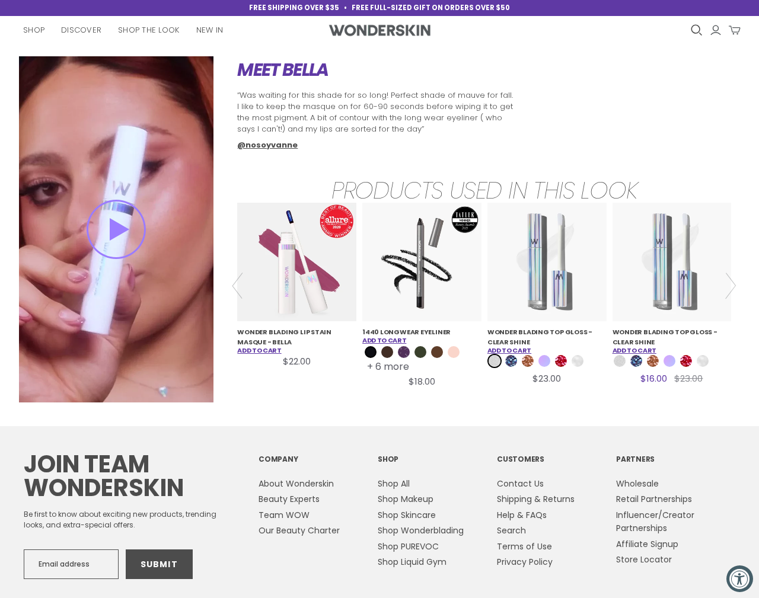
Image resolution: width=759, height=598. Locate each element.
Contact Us (520, 484)
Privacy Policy (525, 562)
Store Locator (644, 559)
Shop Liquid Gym (412, 562)
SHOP (388, 459)
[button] (116, 229)
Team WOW (284, 515)
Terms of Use (524, 546)
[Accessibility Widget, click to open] (739, 578)
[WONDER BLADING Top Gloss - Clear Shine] (547, 262)
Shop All (394, 484)
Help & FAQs (522, 515)
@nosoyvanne (267, 145)
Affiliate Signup (647, 544)
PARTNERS (635, 459)
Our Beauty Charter (299, 530)
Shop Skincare (407, 515)
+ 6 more (388, 366)
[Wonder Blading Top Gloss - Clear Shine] (672, 262)
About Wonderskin (296, 484)
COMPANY (278, 459)
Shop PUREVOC (408, 546)
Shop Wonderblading (421, 530)
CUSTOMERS (520, 459)
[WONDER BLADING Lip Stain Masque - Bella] (296, 262)
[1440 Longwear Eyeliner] (421, 262)
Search (511, 530)
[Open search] (697, 30)
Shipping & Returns (536, 499)
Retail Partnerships (654, 499)
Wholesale (637, 484)
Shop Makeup (405, 499)
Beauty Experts (289, 499)
